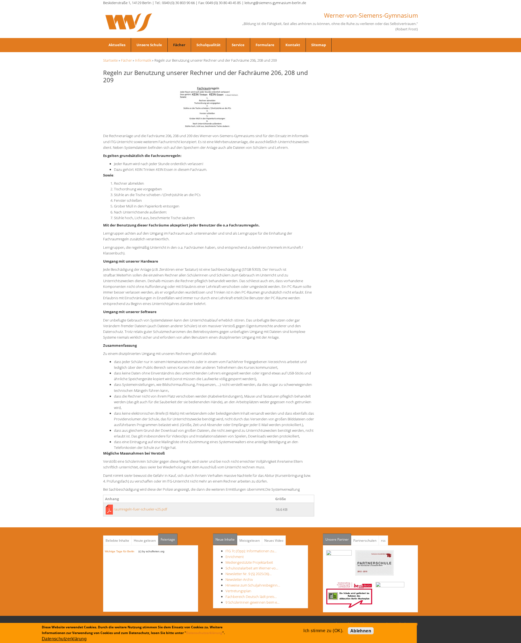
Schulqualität (208, 44)
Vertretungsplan (238, 590)
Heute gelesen (145, 540)
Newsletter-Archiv (239, 579)
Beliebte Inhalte (117, 540)
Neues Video (273, 540)
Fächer (179, 44)
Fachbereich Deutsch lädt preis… (251, 596)
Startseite (110, 60)
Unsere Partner (338, 539)
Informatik (143, 60)
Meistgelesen (249, 540)
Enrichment (234, 556)
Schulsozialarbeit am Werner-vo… (251, 568)
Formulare (265, 44)
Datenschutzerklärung (204, 633)
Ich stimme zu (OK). (323, 630)
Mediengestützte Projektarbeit (249, 562)
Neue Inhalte (225, 539)
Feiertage (168, 539)
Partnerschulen (364, 540)
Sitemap (318, 44)
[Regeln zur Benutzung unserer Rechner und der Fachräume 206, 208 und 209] (209, 106)
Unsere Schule (149, 44)
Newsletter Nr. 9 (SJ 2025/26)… (248, 573)
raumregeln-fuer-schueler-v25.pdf (140, 509)
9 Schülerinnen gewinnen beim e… (252, 602)
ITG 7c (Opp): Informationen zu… (251, 551)
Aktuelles (117, 44)
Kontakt (292, 44)
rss (383, 540)
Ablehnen (360, 631)
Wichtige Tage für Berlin (121, 551)
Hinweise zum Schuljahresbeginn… (252, 585)
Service (238, 44)
